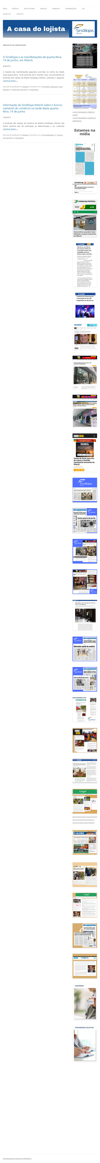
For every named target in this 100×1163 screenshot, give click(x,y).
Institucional (29, 9)
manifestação (49, 135)
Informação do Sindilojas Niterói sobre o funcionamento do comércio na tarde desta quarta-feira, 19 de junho (33, 108)
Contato (19, 14)
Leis (83, 9)
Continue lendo (10, 81)
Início (5, 9)
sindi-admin (34, 89)
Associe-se (7, 14)
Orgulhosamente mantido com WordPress (17, 1158)
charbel (47, 87)
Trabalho (56, 9)
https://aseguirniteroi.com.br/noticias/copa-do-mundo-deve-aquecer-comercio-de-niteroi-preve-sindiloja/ (85, 820)
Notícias (15, 9)
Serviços (43, 9)
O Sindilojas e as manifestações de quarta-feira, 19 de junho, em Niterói (32, 58)
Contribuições (71, 9)
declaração (54, 87)
